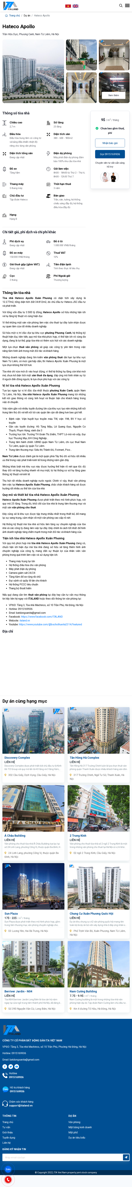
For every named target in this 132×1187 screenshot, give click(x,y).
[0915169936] (9, 1179)
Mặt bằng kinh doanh (80, 1127)
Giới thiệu (7, 1132)
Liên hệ (6, 1142)
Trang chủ (14, 15)
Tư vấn (6, 1127)
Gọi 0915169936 (110, 154)
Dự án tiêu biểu (76, 1137)
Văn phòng (74, 1122)
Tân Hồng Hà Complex (84, 757)
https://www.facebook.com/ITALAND (42, 616)
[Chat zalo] (9, 1169)
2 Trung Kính (78, 835)
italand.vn (24, 620)
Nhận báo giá (110, 143)
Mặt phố (73, 1132)
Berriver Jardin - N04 (18, 991)
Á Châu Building (15, 835)
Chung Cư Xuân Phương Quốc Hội (91, 913)
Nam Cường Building (83, 991)
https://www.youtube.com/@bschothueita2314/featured (50, 624)
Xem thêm (113, 95)
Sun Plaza (11, 913)
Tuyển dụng (8, 1137)
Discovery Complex (17, 757)
